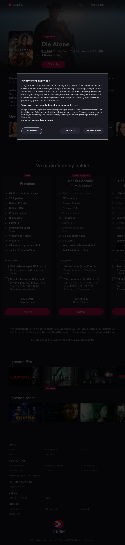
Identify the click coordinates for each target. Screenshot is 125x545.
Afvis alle (70, 131)
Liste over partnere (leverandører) (37, 120)
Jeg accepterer (93, 131)
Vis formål (32, 131)
